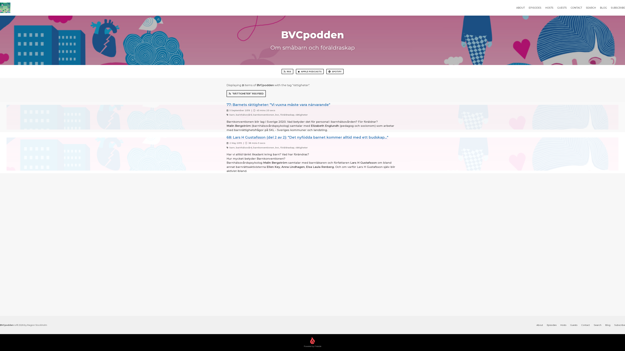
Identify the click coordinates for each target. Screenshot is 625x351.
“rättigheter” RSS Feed (248, 93)
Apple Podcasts (311, 71)
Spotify (336, 71)
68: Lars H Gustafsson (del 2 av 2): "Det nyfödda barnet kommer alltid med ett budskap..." (307, 137)
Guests (562, 7)
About (520, 7)
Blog (603, 7)
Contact (576, 7)
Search (591, 7)
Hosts (549, 7)
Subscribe (618, 7)
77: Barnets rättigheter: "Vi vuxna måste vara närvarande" (278, 105)
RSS (289, 71)
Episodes (535, 7)
